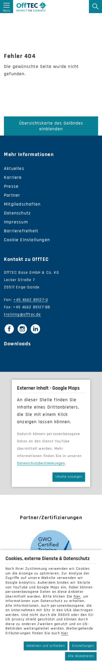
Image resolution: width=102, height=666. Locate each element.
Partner (12, 195)
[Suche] (95, 6)
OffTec (31, 6)
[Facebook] (9, 329)
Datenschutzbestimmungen (41, 463)
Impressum (16, 222)
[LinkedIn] (35, 329)
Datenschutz (17, 213)
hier (77, 596)
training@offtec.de (22, 314)
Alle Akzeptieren (81, 656)
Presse (11, 186)
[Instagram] (22, 329)
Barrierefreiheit (21, 231)
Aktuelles (14, 168)
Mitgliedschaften (22, 204)
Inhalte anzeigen (68, 476)
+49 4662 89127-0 (30, 300)
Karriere (13, 177)
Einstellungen (83, 645)
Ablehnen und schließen (45, 645)
